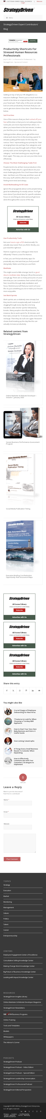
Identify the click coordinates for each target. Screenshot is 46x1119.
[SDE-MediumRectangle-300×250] (23, 231)
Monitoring (7, 902)
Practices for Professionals (23, 59)
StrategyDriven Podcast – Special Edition (19, 1073)
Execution (7, 890)
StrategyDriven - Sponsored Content (15, 62)
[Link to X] (29, 1111)
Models (6, 1031)
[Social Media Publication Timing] (22, 479)
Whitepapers (8, 1037)
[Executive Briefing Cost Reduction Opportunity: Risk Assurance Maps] (22, 546)
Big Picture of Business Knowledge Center (19, 972)
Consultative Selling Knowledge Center (18, 960)
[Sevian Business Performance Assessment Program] (22, 423)
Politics (6, 919)
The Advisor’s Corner (11, 1042)
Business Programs (19, 1014)
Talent (5, 924)
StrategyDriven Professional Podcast (17, 1084)
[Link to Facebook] (33, 1111)
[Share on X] (13, 690)
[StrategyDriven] (19, 10)
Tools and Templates (11, 1025)
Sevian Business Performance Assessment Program (22, 443)
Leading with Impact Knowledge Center (18, 977)
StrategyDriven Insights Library (15, 996)
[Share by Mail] (39, 690)
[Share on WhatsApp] (20, 690)
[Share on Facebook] (7, 690)
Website (6, 824)
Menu (11, 18)
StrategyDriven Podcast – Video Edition (18, 1067)
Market (6, 896)
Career (6, 930)
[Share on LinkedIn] (33, 690)
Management (8, 907)
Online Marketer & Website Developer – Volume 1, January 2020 (21, 397)
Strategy (6, 885)
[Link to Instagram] (37, 1111)
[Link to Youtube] (25, 1111)
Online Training (9, 1020)
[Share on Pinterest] (26, 690)
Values (6, 913)
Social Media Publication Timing (18, 509)
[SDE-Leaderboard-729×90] (23, 42)
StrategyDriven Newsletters (14, 1008)
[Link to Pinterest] (41, 1111)
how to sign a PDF (17, 242)
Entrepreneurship (10, 936)
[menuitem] (6, 1114)
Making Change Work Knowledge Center (19, 966)
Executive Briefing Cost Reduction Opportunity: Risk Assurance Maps (19, 576)
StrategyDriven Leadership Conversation (19, 1078)
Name (6, 800)
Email (6, 812)
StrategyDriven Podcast (12, 1062)
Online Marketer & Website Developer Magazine (22, 1002)
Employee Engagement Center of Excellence (20, 955)
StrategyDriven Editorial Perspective (17, 1090)
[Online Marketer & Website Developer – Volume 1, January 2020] (22, 366)
